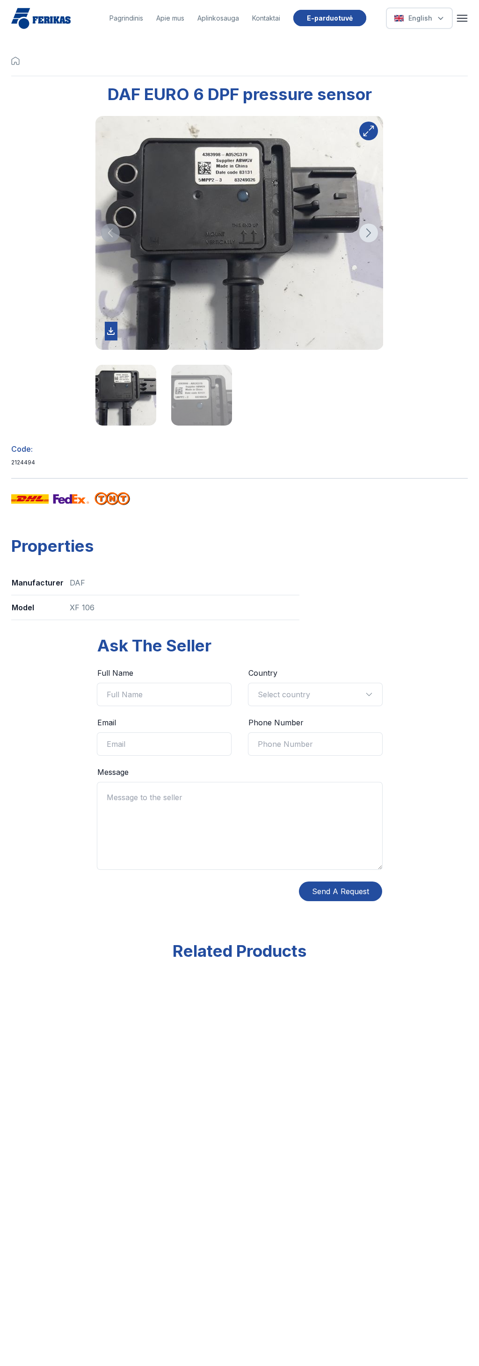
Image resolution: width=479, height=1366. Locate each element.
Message (113, 772)
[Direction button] (110, 233)
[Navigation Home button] (17, 60)
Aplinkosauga (218, 18)
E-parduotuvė (330, 18)
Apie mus (170, 18)
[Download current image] (111, 331)
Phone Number (276, 722)
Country (262, 673)
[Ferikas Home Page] (41, 18)
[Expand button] (368, 131)
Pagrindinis (126, 18)
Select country (284, 694)
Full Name (115, 673)
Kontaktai (266, 18)
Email (106, 722)
